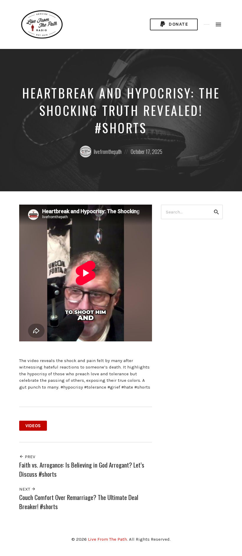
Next (25, 489)
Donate (178, 24)
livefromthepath (108, 151)
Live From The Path (107, 539)
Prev (29, 456)
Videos (33, 425)
